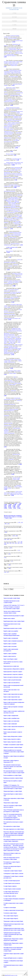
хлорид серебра (9, 129)
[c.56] (20, 503)
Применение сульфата (11, 87)
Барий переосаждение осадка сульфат (13, 628)
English (14, 28)
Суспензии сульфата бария (10, 913)
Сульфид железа (7, 199)
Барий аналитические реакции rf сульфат (14, 615)
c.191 (5, 543)
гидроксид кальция (8, 345)
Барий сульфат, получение (10, 646)
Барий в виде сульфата (9, 618)
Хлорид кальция (9, 162)
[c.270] (9, 505)
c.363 (16, 543)
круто (17, 139)
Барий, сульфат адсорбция (10, 653)
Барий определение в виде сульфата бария (14, 621)
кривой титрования (9, 132)
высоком (12, 381)
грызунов (16, 264)
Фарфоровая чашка (16, 328)
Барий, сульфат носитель (10, 656)
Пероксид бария (14, 197)
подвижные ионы (17, 116)
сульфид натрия (12, 494)
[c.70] (10, 248)
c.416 (5, 572)
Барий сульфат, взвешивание (11, 638)
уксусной (18, 146)
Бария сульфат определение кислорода (13, 694)
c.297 (11, 548)
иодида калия (16, 222)
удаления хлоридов (8, 280)
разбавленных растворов (9, 314)
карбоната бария (7, 177)
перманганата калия (8, 218)
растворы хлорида (13, 184)
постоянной (9, 125)
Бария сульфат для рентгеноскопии (12, 680)
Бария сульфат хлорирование (11, 715)
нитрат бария (20, 494)
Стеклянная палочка (11, 330)
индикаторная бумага (8, 352)
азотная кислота (16, 233)
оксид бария (6, 160)
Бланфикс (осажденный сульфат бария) (13, 744)
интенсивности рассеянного (10, 293)
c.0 (4, 528)
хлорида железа (7, 186)
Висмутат (9, 201)
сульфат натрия (13, 72)
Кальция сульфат (7, 488)
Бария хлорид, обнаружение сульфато (13, 736)
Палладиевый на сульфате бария (12, 826)
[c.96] (16, 180)
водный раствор (7, 425)
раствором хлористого (17, 273)
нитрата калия (15, 62)
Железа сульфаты (18, 486)
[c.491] (16, 147)
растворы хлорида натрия (9, 61)
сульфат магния (17, 163)
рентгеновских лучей (10, 100)
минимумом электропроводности (13, 120)
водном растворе (12, 48)
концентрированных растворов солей (12, 318)
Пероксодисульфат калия (13, 202)
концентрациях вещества (9, 404)
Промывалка (6, 333)
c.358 (16, 535)
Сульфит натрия (10, 198)
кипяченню (13, 390)
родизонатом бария (15, 35)
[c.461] (14, 505)
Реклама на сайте (13, 975)
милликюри (6, 415)
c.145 (5, 557)
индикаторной (14, 65)
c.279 (5, 539)
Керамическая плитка (16, 329)
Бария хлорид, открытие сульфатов (12, 742)
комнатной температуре (9, 433)
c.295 (5, 523)
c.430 (8, 539)
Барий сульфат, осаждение (10, 643)
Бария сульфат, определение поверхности (14, 726)
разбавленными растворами (15, 70)
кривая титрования (8, 119)
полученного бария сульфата (14, 370)
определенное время (8, 101)
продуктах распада (8, 423)
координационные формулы (10, 55)
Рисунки (14, 17)
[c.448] (20, 464)
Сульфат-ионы (7, 36)
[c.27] (5, 505)
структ (14, 376)
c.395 (5, 544)
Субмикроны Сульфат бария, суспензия (13, 873)
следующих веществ (8, 71)
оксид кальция (17, 162)
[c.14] (16, 503)
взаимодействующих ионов (17, 111)
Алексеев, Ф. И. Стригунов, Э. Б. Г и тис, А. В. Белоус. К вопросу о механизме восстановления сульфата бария (14, 607)
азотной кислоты (17, 211)
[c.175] (9, 319)
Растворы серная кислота (9, 335)
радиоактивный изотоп (9, 410)
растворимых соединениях (10, 262)
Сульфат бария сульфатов (10, 886)
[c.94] (11, 228)
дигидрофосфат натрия (9, 348)
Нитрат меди (14, 199)
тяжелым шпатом (16, 454)
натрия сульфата (12, 373)
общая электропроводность (10, 124)
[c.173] (12, 302)
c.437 (10, 539)
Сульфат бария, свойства (10, 896)
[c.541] (8, 252)
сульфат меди (12, 342)
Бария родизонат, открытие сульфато (13, 671)
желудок (10, 99)
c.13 (19, 541)
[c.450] (11, 368)
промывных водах (17, 280)
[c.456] (5, 489)
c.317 (8, 523)
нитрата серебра (12, 220)
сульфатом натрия (11, 115)
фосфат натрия (18, 348)
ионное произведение (15, 167)
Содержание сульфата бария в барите (13, 870)
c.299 (10, 543)
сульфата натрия (7, 62)
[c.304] (5, 508)
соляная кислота (16, 71)
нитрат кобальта (12, 340)
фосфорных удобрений (9, 353)
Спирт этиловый (11, 203)
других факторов (8, 380)
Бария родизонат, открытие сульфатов (13, 674)
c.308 (6, 532)
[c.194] (12, 354)
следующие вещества (16, 158)
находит (10, 266)
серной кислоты (7, 208)
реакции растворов (13, 64)
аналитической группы (9, 312)
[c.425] (13, 41)
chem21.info (7, 975)
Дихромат (17, 201)
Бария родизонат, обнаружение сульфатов (14, 669)
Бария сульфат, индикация (10, 723)
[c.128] (12, 495)
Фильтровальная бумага (9, 334)
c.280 (9, 565)
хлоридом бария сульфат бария (15, 49)
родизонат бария (19, 40)
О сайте (14, 24)
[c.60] (14, 508)
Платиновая (19, 330)
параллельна (6, 127)
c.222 (14, 535)
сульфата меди (19, 215)
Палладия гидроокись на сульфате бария (14, 829)
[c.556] (10, 508)
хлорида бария (19, 61)
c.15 (19, 550)
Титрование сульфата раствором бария (13, 921)
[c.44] (10, 257)
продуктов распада (13, 409)
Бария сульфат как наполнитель (12, 682)
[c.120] (11, 105)
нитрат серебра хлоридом (13, 122)
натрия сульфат (16, 479)
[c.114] (8, 269)
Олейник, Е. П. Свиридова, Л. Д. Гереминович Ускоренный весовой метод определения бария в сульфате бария (14, 787)
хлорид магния (10, 339)
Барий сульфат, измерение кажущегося (13, 641)
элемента (6, 431)
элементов (19, 259)
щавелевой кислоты (15, 207)
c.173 (22, 522)
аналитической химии (8, 298)
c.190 (21, 541)
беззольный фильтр (8, 283)
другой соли (18, 51)
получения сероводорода (9, 191)
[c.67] (18, 507)
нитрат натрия (7, 492)
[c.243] (13, 165)
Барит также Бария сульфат (10, 659)
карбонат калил (14, 492)
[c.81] (5, 395)
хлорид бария (7, 72)
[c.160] (18, 508)
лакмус (15, 350)
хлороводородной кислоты (12, 209)
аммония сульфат (16, 478)
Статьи (14, 13)
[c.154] (13, 85)
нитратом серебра (8, 51)
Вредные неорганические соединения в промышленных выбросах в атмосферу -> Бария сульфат (13, 517)
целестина (11, 459)
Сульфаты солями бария (10, 907)
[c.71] (5, 66)
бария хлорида (17, 383)
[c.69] (15, 155)
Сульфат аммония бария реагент (12, 880)
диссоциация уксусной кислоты (11, 141)
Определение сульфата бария (11, 802)
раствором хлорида (13, 76)
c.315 (13, 543)
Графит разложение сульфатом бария (13, 747)
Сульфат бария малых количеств (12, 883)
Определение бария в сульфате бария (13, 791)
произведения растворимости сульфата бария (13, 169)
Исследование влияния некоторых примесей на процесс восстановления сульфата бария (13, 766)
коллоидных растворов (15, 292)
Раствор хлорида (10, 154)
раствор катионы (18, 175)
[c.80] (14, 507)
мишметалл (19, 194)
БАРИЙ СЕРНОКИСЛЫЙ (11, 247)
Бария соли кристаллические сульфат (13, 677)
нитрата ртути (19, 218)
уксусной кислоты (11, 212)
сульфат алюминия (18, 344)
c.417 (8, 572)
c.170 (19, 522)
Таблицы (14, 21)
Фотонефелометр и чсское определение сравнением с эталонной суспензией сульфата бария (13, 949)
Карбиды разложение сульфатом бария (13, 778)
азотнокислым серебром (13, 282)
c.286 (8, 543)
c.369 (18, 543)
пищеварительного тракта (16, 95)
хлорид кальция (18, 491)
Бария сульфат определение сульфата (13, 699)
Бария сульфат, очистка (9, 729)
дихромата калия (15, 217)
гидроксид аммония (8, 338)
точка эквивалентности (11, 131)
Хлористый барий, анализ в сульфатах (13, 958)
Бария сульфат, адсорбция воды (11, 718)
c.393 (21, 543)
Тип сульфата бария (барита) (11, 915)
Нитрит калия (18, 198)
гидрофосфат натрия (12, 347)
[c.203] (15, 187)
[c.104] (5, 504)
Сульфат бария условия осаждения (12, 889)
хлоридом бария (10, 54)
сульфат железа (10, 343)
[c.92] (5, 446)
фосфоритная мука (8, 349)
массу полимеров (14, 297)
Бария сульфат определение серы (12, 697)
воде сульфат (7, 307)
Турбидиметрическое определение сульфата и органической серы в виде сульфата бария (13, 934)
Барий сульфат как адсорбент (11, 631)
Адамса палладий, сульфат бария (12, 598)
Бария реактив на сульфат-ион (11, 666)
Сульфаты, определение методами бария (14, 910)
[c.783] (13, 286)
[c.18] (17, 160)
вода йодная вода (12, 206)
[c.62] (5, 56)
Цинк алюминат (9, 251)
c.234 (9, 554)
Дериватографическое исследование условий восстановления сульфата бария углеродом (14, 751)
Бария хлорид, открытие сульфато (12, 739)
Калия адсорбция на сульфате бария (12, 775)
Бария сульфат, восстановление (11, 721)
